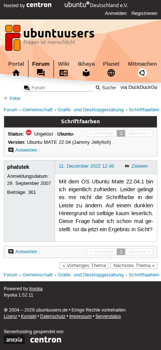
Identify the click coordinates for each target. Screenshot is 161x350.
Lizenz (10, 316)
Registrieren (144, 13)
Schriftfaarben (144, 110)
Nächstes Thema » (134, 266)
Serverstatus (108, 316)
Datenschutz (53, 316)
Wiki (63, 64)
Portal (16, 64)
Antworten (26, 150)
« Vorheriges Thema (84, 266)
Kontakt (28, 316)
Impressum (80, 316)
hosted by (15, 6)
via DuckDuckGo (139, 88)
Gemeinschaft (37, 110)
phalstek (18, 167)
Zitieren (139, 166)
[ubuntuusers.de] (50, 40)
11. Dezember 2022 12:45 (86, 166)
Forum (40, 64)
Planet (111, 64)
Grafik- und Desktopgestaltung (91, 110)
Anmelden (116, 13)
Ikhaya (86, 64)
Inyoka (36, 289)
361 (32, 192)
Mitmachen (142, 64)
